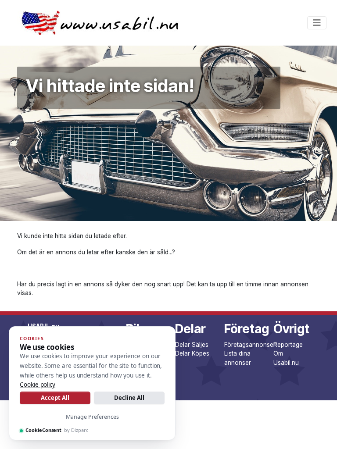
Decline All (129, 398)
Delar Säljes (191, 344)
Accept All (55, 398)
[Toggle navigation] (316, 22)
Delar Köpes (192, 353)
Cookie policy (37, 384)
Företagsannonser (250, 344)
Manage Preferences (92, 416)
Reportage (288, 344)
